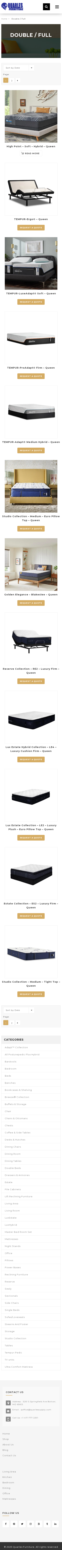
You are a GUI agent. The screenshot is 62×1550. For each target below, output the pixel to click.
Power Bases (13, 1267)
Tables (9, 1345)
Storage (10, 1331)
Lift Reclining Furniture (19, 1196)
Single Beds (12, 1310)
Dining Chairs (13, 1146)
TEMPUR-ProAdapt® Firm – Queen (31, 367)
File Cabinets (13, 1189)
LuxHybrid (11, 1224)
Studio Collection (15, 1338)
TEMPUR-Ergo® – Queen (31, 219)
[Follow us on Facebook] (5, 1524)
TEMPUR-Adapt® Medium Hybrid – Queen (31, 442)
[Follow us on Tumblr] (47, 1524)
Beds (8, 1075)
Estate (9, 1182)
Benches (10, 1083)
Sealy (8, 1288)
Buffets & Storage (15, 1104)
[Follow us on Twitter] (22, 1524)
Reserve (10, 1281)
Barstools (10, 1061)
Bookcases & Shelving (18, 1090)
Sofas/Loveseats (15, 1317)
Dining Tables (13, 1161)
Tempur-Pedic (13, 1352)
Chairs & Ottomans (16, 1118)
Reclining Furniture (16, 1274)
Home (4, 19)
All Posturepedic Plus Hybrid (22, 1054)
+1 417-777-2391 (29, 1417)
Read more (32, 153)
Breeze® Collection (17, 1097)
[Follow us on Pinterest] (14, 1524)
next (18, 80)
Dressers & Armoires (17, 1175)
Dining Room (13, 1154)
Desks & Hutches (15, 1139)
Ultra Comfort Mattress (19, 1366)
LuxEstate (11, 1217)
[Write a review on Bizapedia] (39, 1524)
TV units (9, 1359)
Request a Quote (31, 227)
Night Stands (13, 1246)
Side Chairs (12, 1303)
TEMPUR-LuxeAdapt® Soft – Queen (31, 293)
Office (8, 1253)
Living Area (11, 1203)
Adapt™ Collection (16, 1047)
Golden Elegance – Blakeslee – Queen (31, 594)
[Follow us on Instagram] (30, 1524)
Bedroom (11, 1068)
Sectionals (11, 1295)
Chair (8, 1111)
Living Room (12, 1210)
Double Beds (13, 1168)
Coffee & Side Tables (17, 1132)
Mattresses (11, 1239)
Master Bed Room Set (18, 1232)
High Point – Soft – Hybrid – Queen (31, 146)
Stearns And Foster (16, 1324)
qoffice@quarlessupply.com (36, 1409)
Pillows (9, 1260)
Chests (9, 1125)
